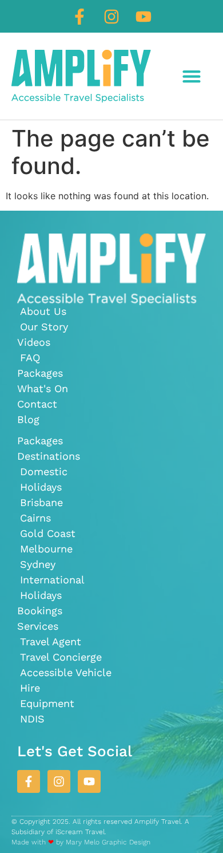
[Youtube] (144, 17)
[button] (191, 76)
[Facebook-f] (79, 17)
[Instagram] (111, 17)
